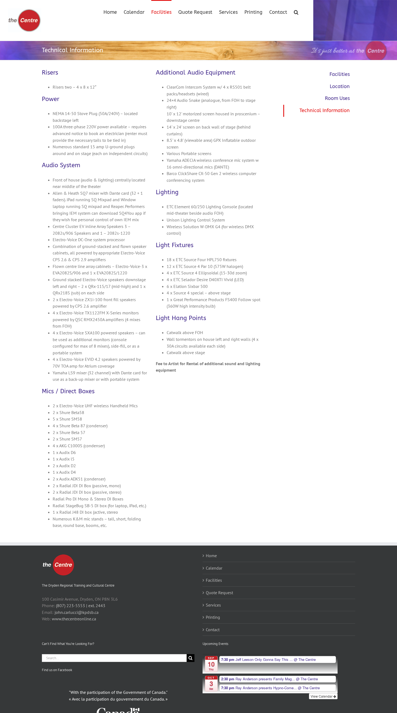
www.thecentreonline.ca (74, 618)
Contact (213, 629)
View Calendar (322, 696)
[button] (296, 11)
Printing (213, 617)
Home (211, 555)
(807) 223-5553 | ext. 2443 (80, 605)
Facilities (339, 74)
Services (213, 605)
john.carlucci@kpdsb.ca (77, 612)
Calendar (214, 568)
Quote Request (219, 592)
